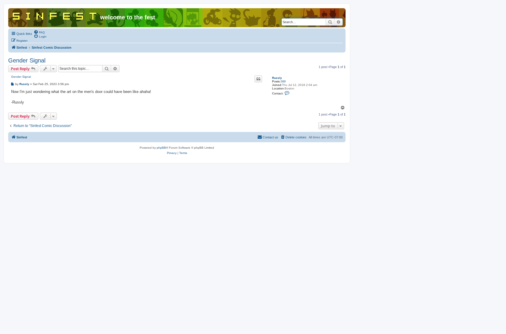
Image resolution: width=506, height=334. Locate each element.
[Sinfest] (55, 15)
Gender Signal (26, 60)
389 (283, 81)
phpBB (161, 147)
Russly (277, 77)
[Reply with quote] (258, 78)
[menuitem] (39, 32)
